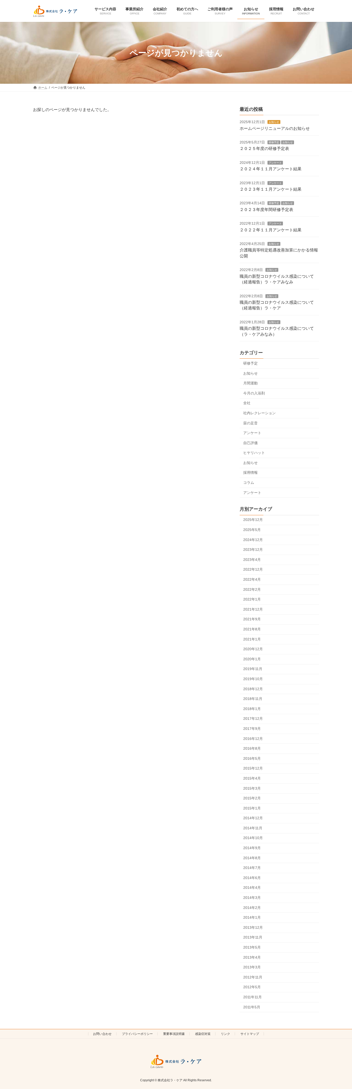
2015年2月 (252, 798)
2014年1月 (252, 918)
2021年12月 (253, 609)
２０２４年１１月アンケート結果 (270, 169)
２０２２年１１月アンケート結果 (270, 230)
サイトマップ (249, 1034)
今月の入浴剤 (254, 393)
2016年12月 (253, 739)
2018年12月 (253, 689)
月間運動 (250, 383)
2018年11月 (252, 699)
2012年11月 (252, 977)
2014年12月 (253, 818)
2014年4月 (252, 888)
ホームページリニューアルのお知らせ (275, 128)
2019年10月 (253, 679)
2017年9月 (252, 729)
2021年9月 (252, 619)
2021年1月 (252, 639)
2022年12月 (253, 570)
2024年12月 (253, 540)
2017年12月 (253, 719)
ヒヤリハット (254, 453)
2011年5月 (251, 1007)
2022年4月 (252, 580)
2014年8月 (252, 858)
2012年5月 (252, 987)
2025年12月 (253, 520)
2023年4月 (252, 560)
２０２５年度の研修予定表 (264, 149)
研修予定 (274, 142)
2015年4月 (252, 778)
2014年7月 (252, 868)
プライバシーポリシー (137, 1034)
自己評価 (250, 443)
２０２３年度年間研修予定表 (266, 209)
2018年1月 (252, 709)
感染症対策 (203, 1034)
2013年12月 (253, 927)
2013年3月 (252, 967)
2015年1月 (252, 808)
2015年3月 (252, 788)
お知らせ (274, 122)
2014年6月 (252, 878)
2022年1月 (252, 599)
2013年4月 (252, 957)
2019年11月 (252, 669)
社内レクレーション (259, 413)
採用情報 (250, 473)
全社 (246, 403)
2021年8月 (252, 629)
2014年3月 (252, 898)
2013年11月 (252, 937)
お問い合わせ (102, 1034)
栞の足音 (250, 423)
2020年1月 (252, 659)
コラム (248, 483)
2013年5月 (252, 947)
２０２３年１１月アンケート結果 (270, 189)
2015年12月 (253, 768)
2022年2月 (252, 589)
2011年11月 (252, 997)
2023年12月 (253, 550)
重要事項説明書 (174, 1034)
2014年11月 (252, 828)
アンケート (275, 162)
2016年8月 (252, 749)
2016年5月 (252, 758)
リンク (225, 1034)
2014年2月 (252, 908)
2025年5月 (252, 530)
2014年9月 (252, 848)
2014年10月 (253, 838)
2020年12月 (253, 649)
